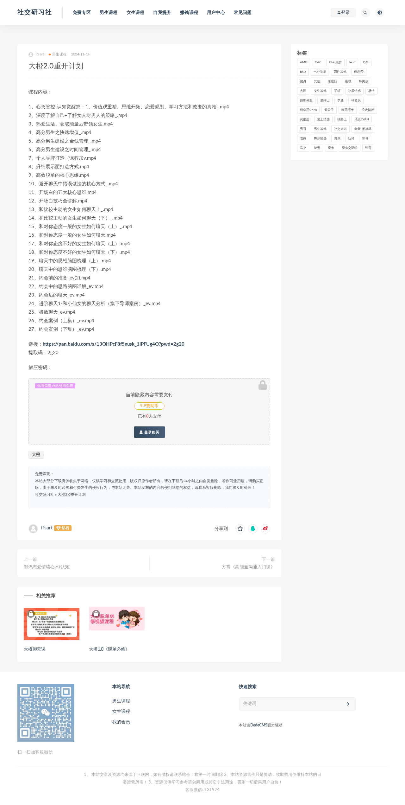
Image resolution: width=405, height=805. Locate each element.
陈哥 (365, 138)
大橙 (36, 455)
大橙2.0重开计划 (72, 494)
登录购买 (151, 432)
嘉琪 (348, 81)
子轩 (337, 91)
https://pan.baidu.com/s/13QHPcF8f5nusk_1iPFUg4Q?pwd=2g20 (113, 344)
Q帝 (366, 62)
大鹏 (303, 91)
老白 (303, 138)
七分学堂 (320, 71)
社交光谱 (340, 129)
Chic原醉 (335, 62)
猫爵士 (342, 119)
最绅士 (325, 100)
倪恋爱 (359, 71)
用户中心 (216, 12)
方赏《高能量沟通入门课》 (248, 567)
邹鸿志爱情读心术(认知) (47, 567)
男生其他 (320, 129)
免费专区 (82, 12)
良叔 (337, 138)
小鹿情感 (354, 91)
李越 (340, 100)
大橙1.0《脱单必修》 (109, 649)
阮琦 (351, 138)
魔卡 (331, 148)
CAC (318, 62)
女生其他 (320, 91)
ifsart (47, 527)
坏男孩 (363, 81)
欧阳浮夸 (347, 110)
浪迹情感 (368, 110)
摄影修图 (306, 100)
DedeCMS (258, 725)
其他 (317, 81)
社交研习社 (34, 12)
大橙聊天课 (35, 649)
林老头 (356, 100)
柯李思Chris (308, 110)
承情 (371, 91)
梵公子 (329, 110)
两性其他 (340, 71)
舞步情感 (320, 138)
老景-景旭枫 (362, 129)
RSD (303, 71)
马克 (303, 148)
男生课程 (109, 12)
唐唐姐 (332, 81)
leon (352, 62)
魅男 (317, 148)
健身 (303, 81)
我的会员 (121, 722)
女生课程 (136, 12)
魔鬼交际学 (350, 148)
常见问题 (243, 12)
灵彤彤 (304, 119)
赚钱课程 (189, 12)
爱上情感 (323, 119)
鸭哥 (368, 148)
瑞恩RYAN (361, 119)
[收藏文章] (240, 528)
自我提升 (162, 12)
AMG (303, 62)
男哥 (303, 129)
